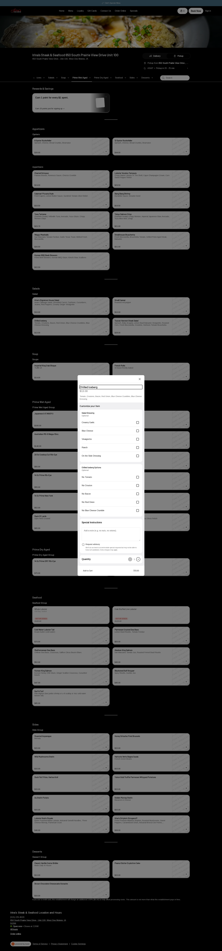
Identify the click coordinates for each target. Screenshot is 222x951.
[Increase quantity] (138, 559)
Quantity (86, 559)
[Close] (139, 379)
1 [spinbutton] (134, 559)
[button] (111, 571)
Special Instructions (92, 522)
